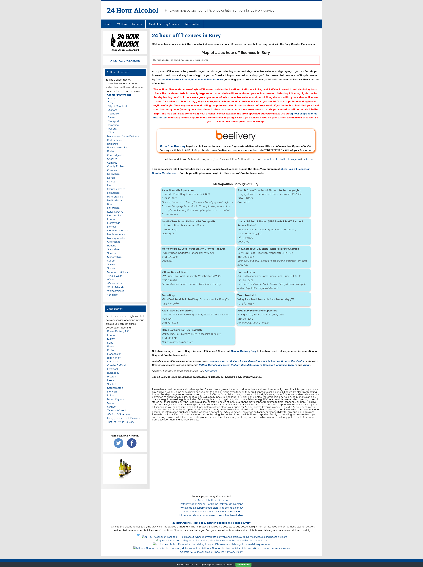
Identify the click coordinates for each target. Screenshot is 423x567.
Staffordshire (114, 257)
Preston (111, 376)
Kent (110, 204)
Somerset (112, 253)
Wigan (306, 365)
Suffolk (111, 260)
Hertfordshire (114, 200)
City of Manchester (219, 365)
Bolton (203, 365)
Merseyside (113, 222)
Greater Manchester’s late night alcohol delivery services (190, 79)
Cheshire (112, 158)
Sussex (111, 268)
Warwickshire (114, 283)
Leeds (110, 380)
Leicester (112, 361)
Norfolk (111, 226)
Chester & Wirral (116, 365)
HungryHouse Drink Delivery (123, 418)
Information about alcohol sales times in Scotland (211, 511)
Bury (110, 102)
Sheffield (112, 384)
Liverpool (112, 369)
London (111, 219)
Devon (111, 177)
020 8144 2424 (307, 414)
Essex (110, 185)
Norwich (112, 391)
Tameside (281, 365)
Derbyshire (113, 174)
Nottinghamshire (116, 238)
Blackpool (113, 372)
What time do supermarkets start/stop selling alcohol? (211, 507)
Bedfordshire (114, 140)
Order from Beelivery (172, 146)
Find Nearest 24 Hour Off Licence (211, 500)
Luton (110, 395)
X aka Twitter (280, 159)
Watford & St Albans (118, 414)
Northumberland (116, 234)
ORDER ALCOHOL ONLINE (125, 60)
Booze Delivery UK (118, 331)
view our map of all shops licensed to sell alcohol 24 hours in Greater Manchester (257, 361)
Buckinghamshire (117, 147)
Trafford (292, 365)
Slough (111, 403)
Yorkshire (112, 294)
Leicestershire (115, 211)
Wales (110, 279)
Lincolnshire (114, 215)
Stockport (269, 365)
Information (192, 24)
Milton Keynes (115, 399)
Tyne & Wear (114, 275)
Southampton (115, 387)
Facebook (266, 159)
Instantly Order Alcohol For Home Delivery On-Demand (211, 503)
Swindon (112, 406)
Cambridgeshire (116, 155)
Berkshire (112, 143)
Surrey (111, 264)
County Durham (116, 166)
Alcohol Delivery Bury (243, 351)
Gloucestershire (116, 189)
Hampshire (113, 192)
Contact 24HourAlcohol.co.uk (196, 551)
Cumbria (112, 170)
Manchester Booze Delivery (123, 136)
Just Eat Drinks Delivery (120, 421)
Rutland (111, 245)
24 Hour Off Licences (129, 24)
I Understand (243, 565)
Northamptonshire (117, 230)
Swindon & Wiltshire (118, 272)
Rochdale (246, 365)
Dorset (111, 181)
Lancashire (211, 371)
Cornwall (112, 162)
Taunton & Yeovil (116, 410)
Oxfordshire (113, 241)
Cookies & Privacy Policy (229, 551)
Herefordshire (115, 196)
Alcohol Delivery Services (164, 24)
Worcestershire (115, 290)
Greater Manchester (119, 94)
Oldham (235, 365)
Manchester (114, 353)
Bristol (110, 151)
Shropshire (113, 249)
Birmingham (114, 357)
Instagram (294, 159)
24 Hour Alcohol (132, 10)
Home (107, 24)
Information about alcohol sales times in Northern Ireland (211, 515)
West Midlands (115, 287)
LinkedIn (308, 159)
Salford (257, 365)
